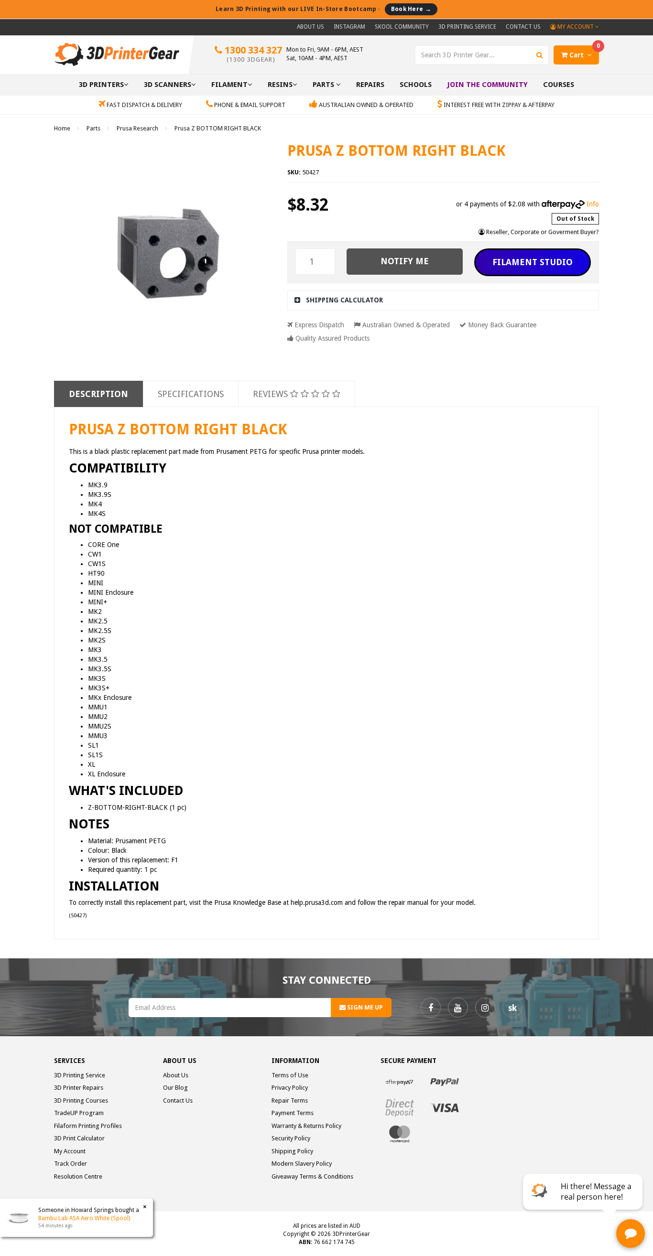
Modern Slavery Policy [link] (302, 1163)
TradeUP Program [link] (79, 1112)
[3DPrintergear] (116, 54)
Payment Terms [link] (293, 1112)
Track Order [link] (70, 1163)
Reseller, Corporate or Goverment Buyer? (542, 232)
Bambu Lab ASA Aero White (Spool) (84, 1218)
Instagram (349, 26)
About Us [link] (175, 1075)
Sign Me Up (364, 1007)
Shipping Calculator (344, 300)
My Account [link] (70, 1151)
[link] (431, 1008)
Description (98, 394)
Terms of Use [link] (290, 1075)
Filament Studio (532, 262)
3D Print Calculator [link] (79, 1138)
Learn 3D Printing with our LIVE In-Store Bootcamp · (323, 8)
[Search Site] (540, 54)
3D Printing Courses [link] (81, 1100)
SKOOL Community (402, 26)
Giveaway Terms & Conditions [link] (312, 1176)
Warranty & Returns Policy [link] (306, 1125)
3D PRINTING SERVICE (467, 26)
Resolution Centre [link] (78, 1176)
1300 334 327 (252, 53)
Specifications (191, 394)
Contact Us (523, 26)
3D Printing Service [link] (79, 1075)
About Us (310, 26)
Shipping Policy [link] (292, 1151)
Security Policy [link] (291, 1138)
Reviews (271, 394)
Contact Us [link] (178, 1100)
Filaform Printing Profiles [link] (88, 1125)
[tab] (443, 300)
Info (593, 204)
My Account (575, 26)
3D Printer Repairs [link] (78, 1087)
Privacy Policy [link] (290, 1087)
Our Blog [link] (175, 1087)
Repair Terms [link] (290, 1100)
